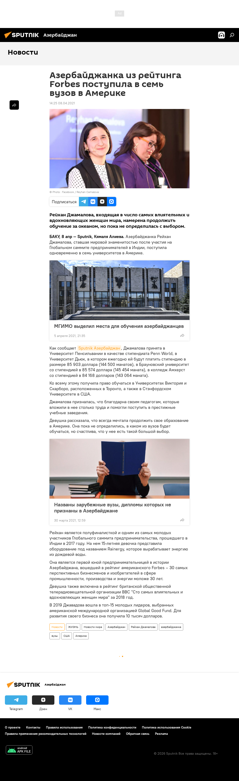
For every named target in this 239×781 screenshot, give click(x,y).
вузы (55, 635)
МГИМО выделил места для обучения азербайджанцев (119, 326)
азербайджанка (171, 627)
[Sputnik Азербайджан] (22, 39)
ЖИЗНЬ (73, 627)
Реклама (161, 734)
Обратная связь (137, 734)
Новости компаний (106, 734)
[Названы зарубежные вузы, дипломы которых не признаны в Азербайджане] (119, 469)
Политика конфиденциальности (112, 727)
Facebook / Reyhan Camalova (80, 192)
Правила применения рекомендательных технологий (45, 734)
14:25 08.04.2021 (62, 103)
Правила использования (64, 727)
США (66, 635)
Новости (57, 627)
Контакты (33, 727)
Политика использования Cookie (166, 727)
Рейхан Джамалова (143, 627)
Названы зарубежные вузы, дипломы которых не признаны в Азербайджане (112, 507)
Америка (81, 635)
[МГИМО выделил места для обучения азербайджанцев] (119, 290)
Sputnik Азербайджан (99, 348)
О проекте (13, 727)
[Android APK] (19, 750)
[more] (182, 335)
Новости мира (93, 627)
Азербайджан (116, 627)
